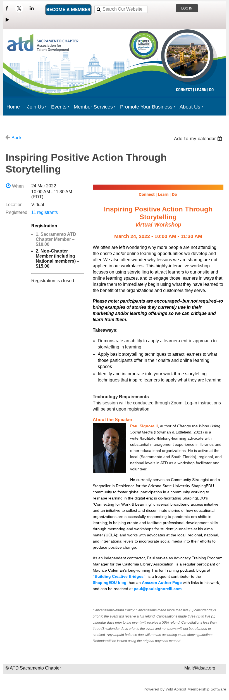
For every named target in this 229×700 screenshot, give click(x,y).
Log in (186, 8)
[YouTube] (7, 19)
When (18, 186)
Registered (16, 212)
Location (14, 204)
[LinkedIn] (31, 8)
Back (16, 137)
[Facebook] (7, 8)
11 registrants (44, 212)
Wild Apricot (176, 689)
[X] (19, 8)
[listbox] (198, 138)
